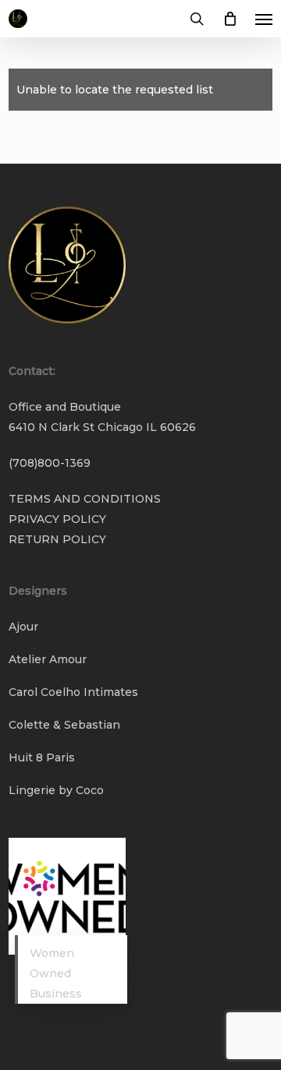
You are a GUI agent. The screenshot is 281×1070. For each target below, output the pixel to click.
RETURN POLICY (57, 539)
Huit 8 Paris (42, 757)
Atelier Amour (48, 659)
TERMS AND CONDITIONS (85, 499)
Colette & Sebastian (64, 725)
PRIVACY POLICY (57, 519)
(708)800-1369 (50, 463)
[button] (263, 18)
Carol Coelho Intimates (73, 692)
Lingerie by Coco (56, 790)
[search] (197, 18)
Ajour (23, 627)
